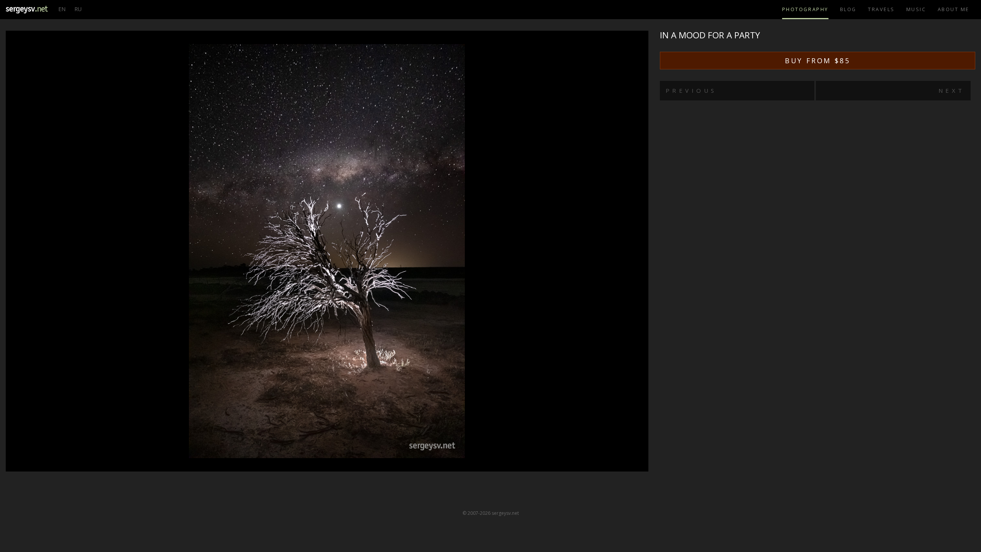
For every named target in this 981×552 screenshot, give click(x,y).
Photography (805, 9)
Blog (848, 9)
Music (916, 9)
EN (62, 9)
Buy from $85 (817, 60)
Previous (691, 90)
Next (951, 90)
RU (78, 9)
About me (954, 9)
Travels (881, 9)
